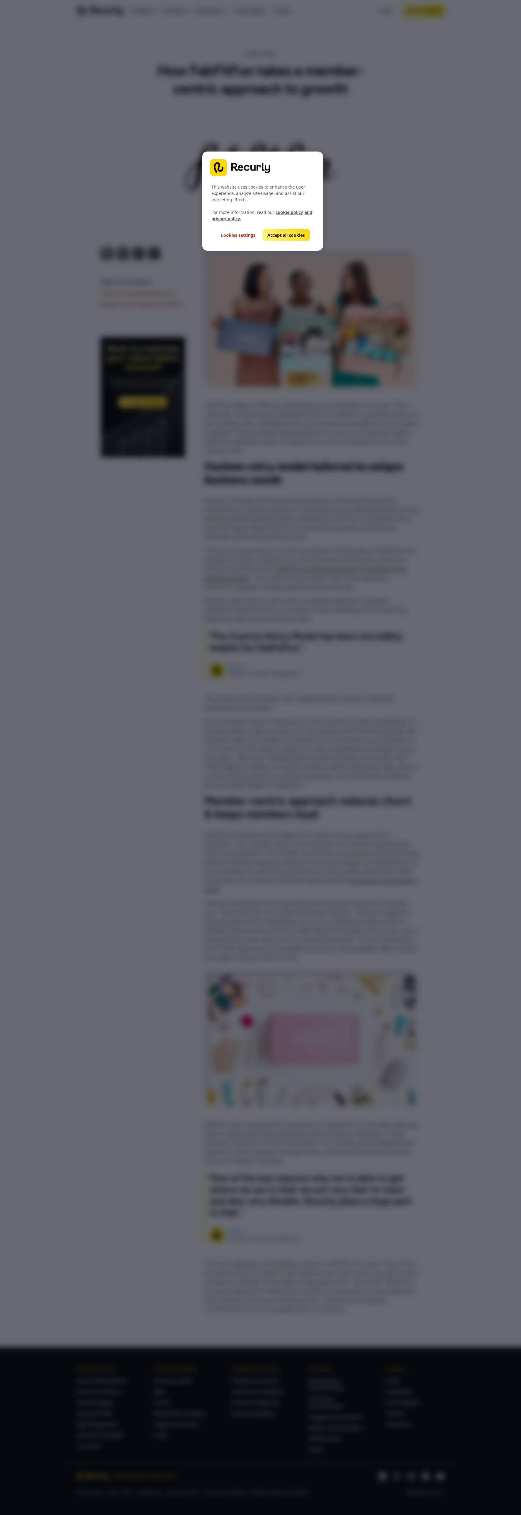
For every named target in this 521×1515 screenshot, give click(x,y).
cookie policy (289, 212)
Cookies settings (238, 235)
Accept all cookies (286, 235)
